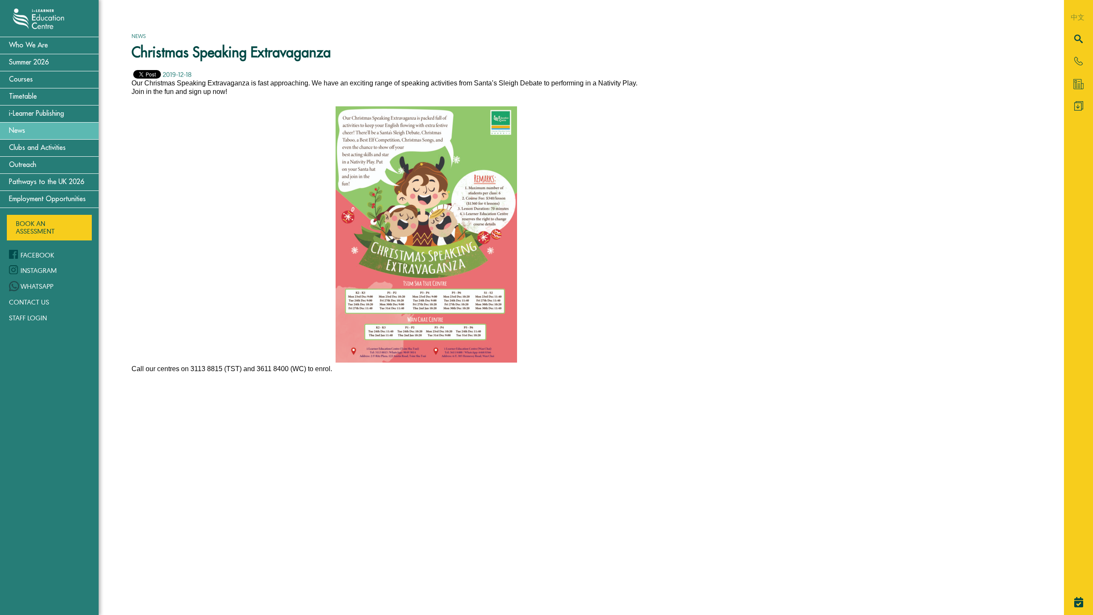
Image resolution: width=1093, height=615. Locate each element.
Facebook (37, 255)
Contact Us (29, 302)
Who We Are (28, 45)
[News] (1078, 84)
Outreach (22, 164)
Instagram (38, 270)
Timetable (23, 96)
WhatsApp (36, 286)
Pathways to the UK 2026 (46, 182)
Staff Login (28, 317)
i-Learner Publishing (36, 113)
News (17, 130)
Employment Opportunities (47, 199)
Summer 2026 (29, 62)
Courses (21, 79)
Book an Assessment (35, 227)
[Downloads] (1078, 108)
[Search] (1078, 39)
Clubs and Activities (37, 147)
